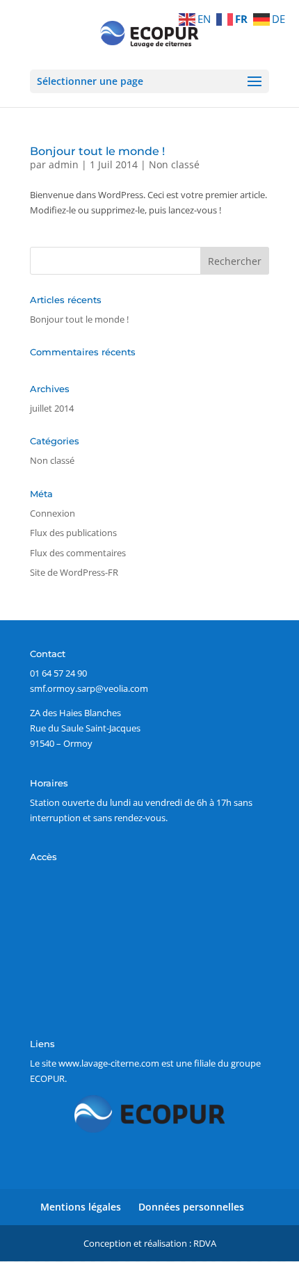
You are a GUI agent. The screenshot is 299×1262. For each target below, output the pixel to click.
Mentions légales (80, 1206)
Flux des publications (73, 532)
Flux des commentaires (78, 553)
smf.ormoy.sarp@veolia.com (89, 688)
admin (64, 164)
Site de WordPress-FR (74, 572)
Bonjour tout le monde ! (97, 151)
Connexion (52, 513)
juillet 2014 (52, 408)
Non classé (174, 164)
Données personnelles (191, 1206)
